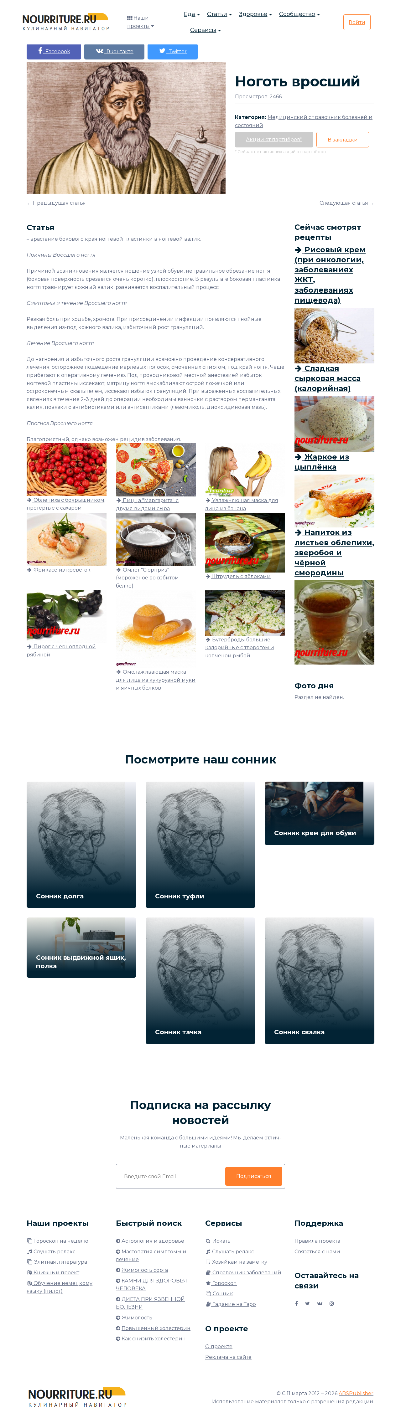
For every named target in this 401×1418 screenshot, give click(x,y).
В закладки (343, 140)
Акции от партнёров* (274, 139)
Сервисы (203, 30)
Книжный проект (55, 1273)
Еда (189, 14)
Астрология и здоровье (153, 1241)
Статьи (217, 14)
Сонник (222, 1294)
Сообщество (297, 14)
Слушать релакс (54, 1252)
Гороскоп (224, 1283)
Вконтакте (118, 51)
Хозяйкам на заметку (239, 1262)
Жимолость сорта (145, 1270)
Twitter (176, 51)
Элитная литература (60, 1262)
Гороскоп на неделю (60, 1241)
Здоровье (253, 14)
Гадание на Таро (233, 1304)
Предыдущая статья (59, 203)
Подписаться (253, 1176)
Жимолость (137, 1318)
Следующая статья (344, 203)
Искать (221, 1241)
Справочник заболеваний (246, 1273)
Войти (357, 22)
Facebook (56, 51)
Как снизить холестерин (154, 1339)
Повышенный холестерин (156, 1328)
